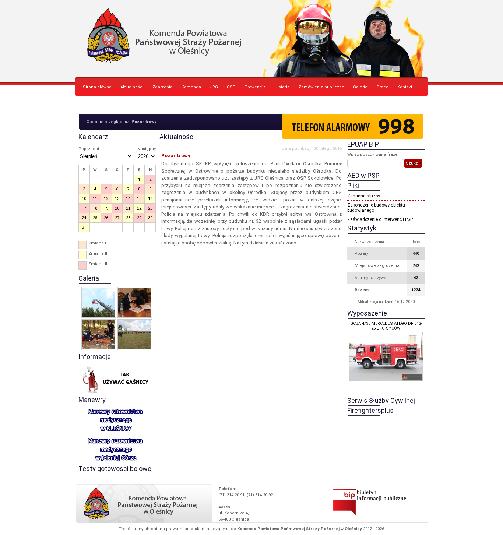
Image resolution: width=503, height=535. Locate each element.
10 (84, 198)
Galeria (360, 87)
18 (95, 208)
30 (150, 217)
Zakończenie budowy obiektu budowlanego (376, 208)
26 (106, 217)
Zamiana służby (363, 195)
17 (84, 208)
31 (84, 227)
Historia (282, 87)
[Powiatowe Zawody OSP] (134, 334)
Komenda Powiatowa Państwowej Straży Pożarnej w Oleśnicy (251, 38)
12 (106, 198)
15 (139, 198)
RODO (88, 105)
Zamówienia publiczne (321, 87)
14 (128, 198)
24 (84, 217)
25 (95, 217)
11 (95, 198)
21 (128, 208)
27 (117, 217)
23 (150, 208)
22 (139, 208)
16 (150, 198)
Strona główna (97, 87)
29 (139, 217)
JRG (214, 87)
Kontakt (404, 87)
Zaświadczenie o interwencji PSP (380, 219)
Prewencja (255, 87)
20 (117, 208)
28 (128, 217)
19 (106, 208)
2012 (367, 529)
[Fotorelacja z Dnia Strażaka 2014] (98, 302)
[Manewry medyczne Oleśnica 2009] (98, 334)
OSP (231, 87)
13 (117, 198)
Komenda (191, 87)
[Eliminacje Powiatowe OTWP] (134, 302)
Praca (382, 87)
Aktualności (132, 87)
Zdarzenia (162, 87)
